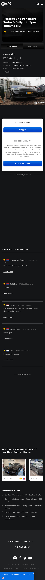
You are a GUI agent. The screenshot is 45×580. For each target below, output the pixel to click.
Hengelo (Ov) (16, 65)
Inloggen (22, 130)
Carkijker (13, 284)
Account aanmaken (22, 163)
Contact (28, 541)
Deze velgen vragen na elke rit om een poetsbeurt (20, 517)
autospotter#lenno (17, 260)
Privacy (34, 568)
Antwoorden (8, 272)
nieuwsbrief (22, 547)
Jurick (11, 351)
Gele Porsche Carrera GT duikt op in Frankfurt (22, 512)
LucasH (12, 305)
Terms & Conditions (15, 568)
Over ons (14, 541)
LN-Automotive (17, 62)
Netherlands (26, 65)
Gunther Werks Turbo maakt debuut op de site (23, 495)
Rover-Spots (14, 329)
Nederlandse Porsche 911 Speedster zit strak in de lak (23, 507)
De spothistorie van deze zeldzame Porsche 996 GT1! (23, 500)
